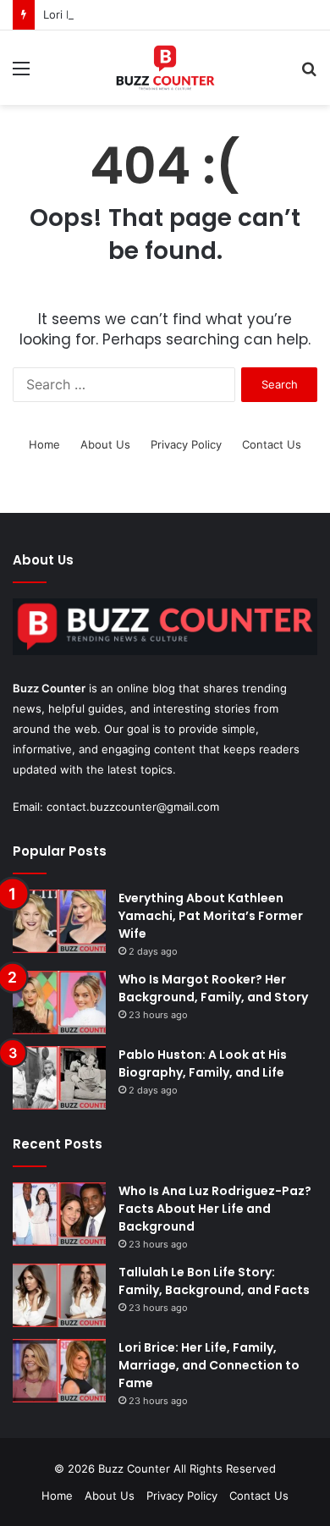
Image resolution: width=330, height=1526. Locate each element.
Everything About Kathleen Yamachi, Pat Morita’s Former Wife (210, 916)
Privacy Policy (186, 444)
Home (44, 444)
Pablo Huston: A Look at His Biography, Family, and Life (202, 1063)
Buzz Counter (49, 688)
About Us (105, 444)
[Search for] (308, 74)
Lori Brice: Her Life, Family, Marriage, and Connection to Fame (209, 1365)
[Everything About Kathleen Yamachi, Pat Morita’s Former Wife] (59, 921)
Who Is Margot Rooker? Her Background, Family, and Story (213, 988)
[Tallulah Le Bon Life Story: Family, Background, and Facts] (59, 1295)
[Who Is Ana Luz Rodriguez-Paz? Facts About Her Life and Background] (59, 1214)
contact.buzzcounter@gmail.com (133, 806)
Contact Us (271, 444)
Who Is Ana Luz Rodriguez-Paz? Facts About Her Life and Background (214, 1208)
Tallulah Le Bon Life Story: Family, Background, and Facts (214, 1281)
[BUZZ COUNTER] (165, 67)
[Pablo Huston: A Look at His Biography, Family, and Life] (59, 1078)
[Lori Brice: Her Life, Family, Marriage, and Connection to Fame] (59, 1370)
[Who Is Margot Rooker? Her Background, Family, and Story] (59, 1002)
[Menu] (21, 74)
